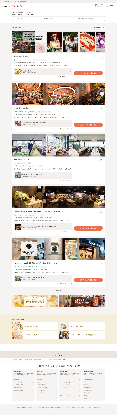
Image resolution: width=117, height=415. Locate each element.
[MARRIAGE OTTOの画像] (58, 145)
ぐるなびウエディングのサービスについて (82, 407)
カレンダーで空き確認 (89, 73)
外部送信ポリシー (49, 407)
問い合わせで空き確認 (89, 228)
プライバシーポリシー (38, 407)
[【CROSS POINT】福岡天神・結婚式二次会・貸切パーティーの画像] (58, 249)
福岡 (52, 359)
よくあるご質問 (96, 407)
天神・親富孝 (58, 359)
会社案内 (19, 407)
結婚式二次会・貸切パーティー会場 (42, 359)
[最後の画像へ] (102, 42)
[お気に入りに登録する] (101, 57)
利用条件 (30, 407)
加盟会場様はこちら (59, 407)
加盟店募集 (68, 407)
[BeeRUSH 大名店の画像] (58, 42)
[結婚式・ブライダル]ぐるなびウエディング (22, 359)
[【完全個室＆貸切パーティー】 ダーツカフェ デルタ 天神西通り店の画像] (58, 197)
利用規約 (24, 407)
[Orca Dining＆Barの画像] (58, 94)
